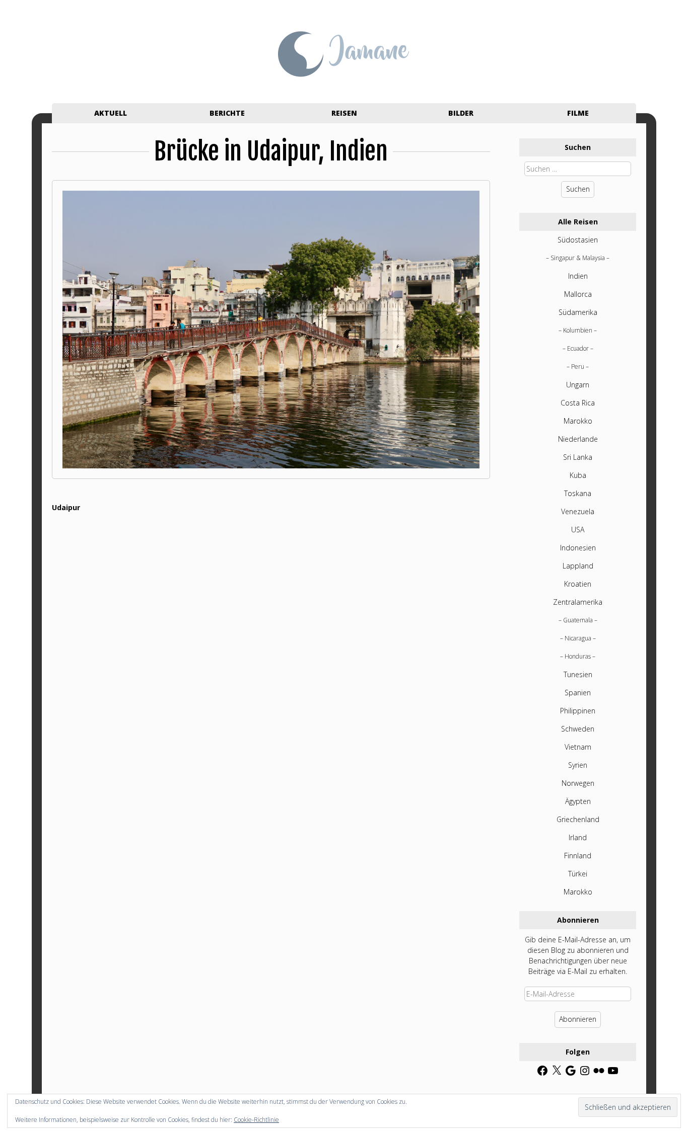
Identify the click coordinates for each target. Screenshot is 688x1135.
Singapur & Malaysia (578, 258)
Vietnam (578, 747)
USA (577, 529)
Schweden (577, 729)
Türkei (577, 873)
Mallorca (578, 294)
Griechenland (578, 819)
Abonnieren (577, 1019)
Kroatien (577, 584)
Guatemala (578, 620)
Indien (578, 276)
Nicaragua (578, 638)
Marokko (578, 421)
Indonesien (578, 547)
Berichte (227, 113)
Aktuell (110, 113)
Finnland (577, 855)
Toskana (577, 493)
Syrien (577, 765)
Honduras (578, 656)
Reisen (344, 113)
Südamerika (578, 312)
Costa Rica (578, 403)
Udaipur (66, 507)
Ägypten (578, 801)
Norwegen (578, 783)
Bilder (460, 113)
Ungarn (577, 384)
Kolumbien (577, 330)
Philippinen (577, 710)
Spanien (578, 692)
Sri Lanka (577, 457)
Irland (578, 837)
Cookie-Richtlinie (256, 1119)
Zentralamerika (577, 602)
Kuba (578, 475)
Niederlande (578, 439)
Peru (577, 366)
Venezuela (577, 511)
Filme (578, 113)
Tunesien (578, 674)
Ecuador (578, 348)
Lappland (578, 566)
